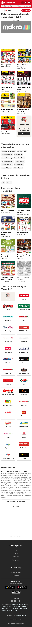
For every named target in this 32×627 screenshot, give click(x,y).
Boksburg (7, 158)
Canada (4, 606)
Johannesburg (8, 151)
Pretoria (21, 151)
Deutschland (16, 606)
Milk (3, 183)
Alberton (7, 168)
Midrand (18, 168)
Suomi (3, 608)
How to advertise (16, 572)
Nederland (5, 610)
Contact (16, 553)
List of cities (16, 557)
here (26, 485)
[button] (25, 2)
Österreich (15, 604)
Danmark (23, 606)
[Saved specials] (22, 2)
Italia (20, 608)
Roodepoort (7, 161)
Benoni (18, 154)
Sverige (15, 610)
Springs (18, 164)
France (8, 608)
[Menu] (29, 2)
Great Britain (14, 608)
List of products (16, 560)
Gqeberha (7, 154)
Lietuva (25, 608)
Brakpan (20, 161)
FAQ (16, 550)
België (26, 604)
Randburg (19, 158)
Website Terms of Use (16, 620)
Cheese (8, 183)
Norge (10, 610)
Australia (20, 604)
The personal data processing (16, 623)
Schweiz (9, 606)
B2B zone (16, 575)
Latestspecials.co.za (21, 615)
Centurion (7, 164)
